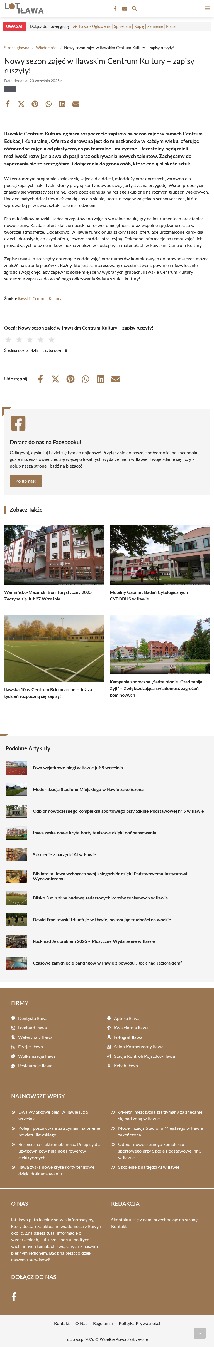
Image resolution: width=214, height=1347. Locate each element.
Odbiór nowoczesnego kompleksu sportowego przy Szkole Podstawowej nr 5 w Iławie (118, 811)
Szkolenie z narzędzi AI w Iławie (64, 854)
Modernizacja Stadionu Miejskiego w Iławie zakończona (88, 789)
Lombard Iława (32, 1028)
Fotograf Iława (128, 1037)
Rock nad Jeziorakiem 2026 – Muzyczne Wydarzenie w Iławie (94, 941)
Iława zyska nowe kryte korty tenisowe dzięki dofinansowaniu (94, 833)
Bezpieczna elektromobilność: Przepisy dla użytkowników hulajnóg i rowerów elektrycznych (59, 1151)
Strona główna (16, 48)
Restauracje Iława (35, 1066)
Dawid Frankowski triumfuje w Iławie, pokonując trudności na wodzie (102, 920)
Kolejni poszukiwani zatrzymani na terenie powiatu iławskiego (59, 1131)
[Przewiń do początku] (200, 1333)
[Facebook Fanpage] (114, 8)
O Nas (81, 1323)
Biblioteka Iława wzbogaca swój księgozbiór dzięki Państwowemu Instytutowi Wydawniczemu (110, 876)
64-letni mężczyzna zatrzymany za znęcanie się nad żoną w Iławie (160, 1115)
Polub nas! (25, 481)
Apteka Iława (127, 1018)
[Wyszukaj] (134, 9)
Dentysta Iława (33, 1018)
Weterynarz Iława (35, 1037)
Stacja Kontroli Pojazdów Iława (144, 1056)
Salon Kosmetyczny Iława (139, 1047)
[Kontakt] (124, 8)
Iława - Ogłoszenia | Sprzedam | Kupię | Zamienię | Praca (127, 27)
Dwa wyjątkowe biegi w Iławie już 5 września (78, 768)
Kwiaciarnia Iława (131, 1028)
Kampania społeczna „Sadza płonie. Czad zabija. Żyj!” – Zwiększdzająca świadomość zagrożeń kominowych (156, 689)
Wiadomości (46, 48)
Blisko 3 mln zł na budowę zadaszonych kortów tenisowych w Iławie (100, 898)
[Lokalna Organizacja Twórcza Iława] (23, 8)
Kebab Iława (126, 1066)
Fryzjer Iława (30, 1047)
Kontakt (119, 1226)
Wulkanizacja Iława (37, 1056)
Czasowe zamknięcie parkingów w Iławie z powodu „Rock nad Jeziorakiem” (107, 963)
